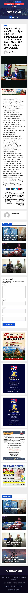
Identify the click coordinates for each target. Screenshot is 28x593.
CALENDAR (10, 589)
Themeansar (14, 579)
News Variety (10, 249)
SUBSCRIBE (9, 4)
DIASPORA (15, 582)
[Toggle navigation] (13, 17)
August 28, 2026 (9, 512)
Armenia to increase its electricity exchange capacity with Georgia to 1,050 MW (13, 559)
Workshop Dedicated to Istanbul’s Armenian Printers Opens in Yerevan (12, 237)
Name (4, 300)
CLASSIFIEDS (17, 589)
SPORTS (15, 249)
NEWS (5, 25)
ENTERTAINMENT (20, 586)
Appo (12, 51)
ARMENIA (9, 582)
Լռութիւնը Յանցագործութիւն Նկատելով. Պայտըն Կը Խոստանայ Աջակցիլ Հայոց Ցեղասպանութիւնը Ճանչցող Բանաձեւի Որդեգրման (9, 198)
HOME (4, 582)
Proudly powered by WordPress (9, 577)
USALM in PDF (21, 582)
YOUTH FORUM (10, 233)
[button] (15, 17)
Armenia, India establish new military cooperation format (13, 268)
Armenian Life (14, 11)
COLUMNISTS (7, 586)
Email (4, 307)
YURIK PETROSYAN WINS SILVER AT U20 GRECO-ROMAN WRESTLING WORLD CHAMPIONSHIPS (13, 253)
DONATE (19, 4)
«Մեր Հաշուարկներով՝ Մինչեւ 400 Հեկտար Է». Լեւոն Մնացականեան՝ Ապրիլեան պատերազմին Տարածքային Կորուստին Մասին (19, 199)
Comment (5, 284)
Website (4, 315)
